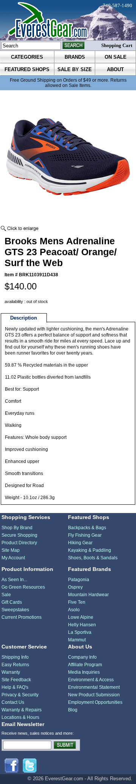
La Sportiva (79, 632)
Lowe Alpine (80, 617)
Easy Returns (15, 664)
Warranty (11, 672)
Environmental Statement (94, 687)
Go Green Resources (23, 587)
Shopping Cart (116, 45)
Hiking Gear (80, 542)
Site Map (11, 550)
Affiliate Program (85, 664)
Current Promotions (22, 617)
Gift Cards (12, 602)
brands (75, 57)
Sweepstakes (15, 609)
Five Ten (76, 602)
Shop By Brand (17, 527)
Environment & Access (91, 679)
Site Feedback (16, 679)
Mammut (77, 639)
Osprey (75, 587)
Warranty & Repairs (22, 709)
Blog (72, 709)
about (115, 69)
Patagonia (78, 579)
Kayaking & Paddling (89, 550)
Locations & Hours (20, 717)
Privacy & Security (20, 694)
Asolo (74, 609)
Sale (6, 594)
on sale (116, 57)
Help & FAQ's (15, 687)
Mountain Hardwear (88, 594)
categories (27, 57)
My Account (13, 557)
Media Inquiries (84, 672)
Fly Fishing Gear (85, 535)
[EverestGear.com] (68, 20)
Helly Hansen (82, 624)
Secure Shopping (19, 535)
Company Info (82, 657)
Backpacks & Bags (87, 527)
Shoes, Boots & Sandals (92, 557)
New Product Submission (94, 694)
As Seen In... (14, 579)
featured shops (27, 69)
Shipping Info (15, 657)
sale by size (74, 69)
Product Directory (19, 542)
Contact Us (13, 702)
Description (23, 318)
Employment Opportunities (95, 702)
